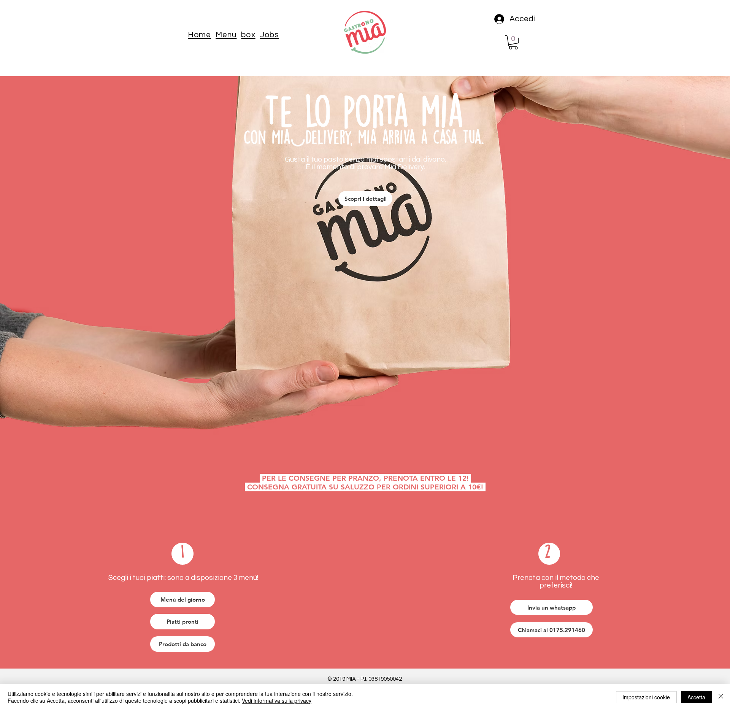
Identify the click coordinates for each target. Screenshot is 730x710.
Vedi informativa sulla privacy (276, 700)
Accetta (696, 697)
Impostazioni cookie (646, 697)
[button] (226, 35)
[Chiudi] (720, 697)
